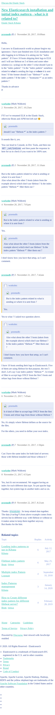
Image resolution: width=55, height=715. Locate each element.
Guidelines (28, 622)
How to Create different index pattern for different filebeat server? (15, 600)
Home (4, 622)
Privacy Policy (27, 628)
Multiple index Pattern (13, 572)
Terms (6, 661)
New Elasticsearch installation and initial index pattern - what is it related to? (27, 14)
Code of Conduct (11, 671)
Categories (15, 622)
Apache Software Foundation (13, 683)
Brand (6, 668)
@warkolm (15, 511)
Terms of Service (9, 628)
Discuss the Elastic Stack (12, 3)
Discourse (18, 635)
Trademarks (8, 658)
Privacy (6, 665)
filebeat (11, 564)
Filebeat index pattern (13, 560)
